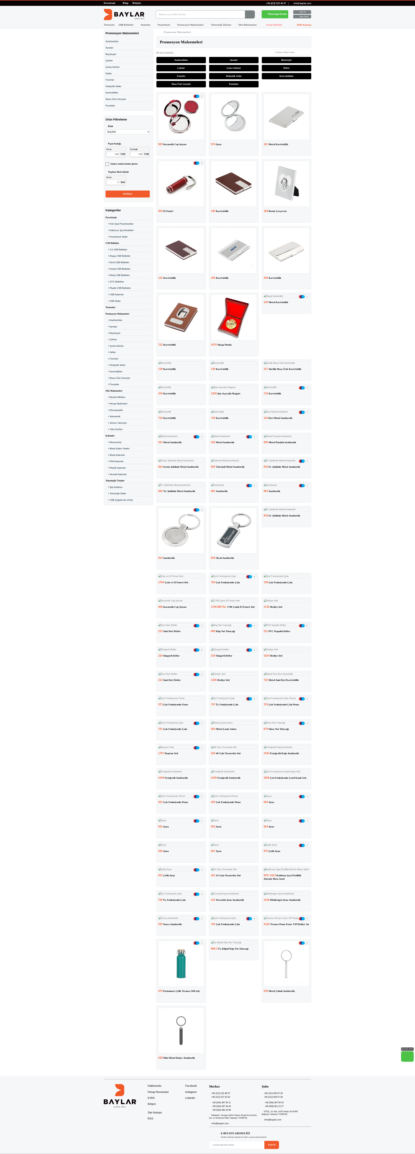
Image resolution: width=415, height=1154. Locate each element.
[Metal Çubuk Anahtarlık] (286, 964)
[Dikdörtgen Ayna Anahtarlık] (286, 894)
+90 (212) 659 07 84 (273, 1097)
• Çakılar (111, 339)
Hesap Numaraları (158, 1092)
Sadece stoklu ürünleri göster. (124, 164)
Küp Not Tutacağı (223, 631)
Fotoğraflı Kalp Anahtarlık (281, 753)
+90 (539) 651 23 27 (274, 1106)
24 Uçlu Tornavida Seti (226, 875)
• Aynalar (111, 326)
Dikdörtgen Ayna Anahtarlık (282, 900)
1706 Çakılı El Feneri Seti (233, 607)
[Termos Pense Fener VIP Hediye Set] (286, 918)
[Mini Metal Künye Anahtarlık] (181, 1030)
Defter (109, 73)
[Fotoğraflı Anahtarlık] (181, 771)
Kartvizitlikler (112, 92)
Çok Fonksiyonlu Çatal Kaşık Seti (285, 778)
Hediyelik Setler (113, 86)
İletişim (136, 3)
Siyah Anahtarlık (222, 558)
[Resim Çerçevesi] (286, 184)
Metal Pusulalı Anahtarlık (280, 442)
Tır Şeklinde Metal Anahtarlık (176, 491)
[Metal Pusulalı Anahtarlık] (286, 436)
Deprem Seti (168, 753)
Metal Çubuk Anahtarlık (279, 991)
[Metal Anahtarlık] (181, 436)
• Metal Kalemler (115, 455)
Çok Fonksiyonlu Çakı (225, 582)
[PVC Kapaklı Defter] (286, 625)
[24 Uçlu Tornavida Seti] (234, 869)
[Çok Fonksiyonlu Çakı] (234, 576)
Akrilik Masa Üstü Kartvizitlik (282, 369)
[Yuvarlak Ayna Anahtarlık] (234, 894)
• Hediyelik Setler (115, 365)
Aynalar (109, 47)
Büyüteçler (111, 54)
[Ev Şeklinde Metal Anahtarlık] (286, 460)
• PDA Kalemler (115, 461)
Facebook (191, 1085)
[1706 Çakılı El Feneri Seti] (234, 601)
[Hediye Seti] (286, 601)
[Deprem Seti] (181, 747)
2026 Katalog (303, 25)
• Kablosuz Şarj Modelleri (120, 230)
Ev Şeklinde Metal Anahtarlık (282, 467)
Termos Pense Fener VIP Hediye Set (286, 924)
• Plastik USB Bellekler (118, 288)
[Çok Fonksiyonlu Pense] (181, 796)
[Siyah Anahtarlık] (234, 531)
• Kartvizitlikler (114, 371)
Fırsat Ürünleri (274, 25)
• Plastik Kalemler (116, 467)
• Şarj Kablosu (114, 487)
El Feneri (165, 211)
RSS (150, 1118)
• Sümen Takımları (116, 423)
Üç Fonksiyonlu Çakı (224, 704)
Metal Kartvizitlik (276, 144)
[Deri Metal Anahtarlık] (286, 412)
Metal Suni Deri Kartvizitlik (281, 680)
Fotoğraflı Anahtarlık (173, 778)
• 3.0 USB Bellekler (116, 249)
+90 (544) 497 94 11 (221, 1102)
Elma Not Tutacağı (276, 729)
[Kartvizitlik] (234, 184)
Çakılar (109, 60)
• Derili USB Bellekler (117, 262)
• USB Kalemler (115, 294)
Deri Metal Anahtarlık (278, 418)
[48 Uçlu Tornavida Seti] (234, 747)
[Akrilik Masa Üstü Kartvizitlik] (286, 363)
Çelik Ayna (272, 851)
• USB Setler (113, 301)
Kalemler (146, 25)
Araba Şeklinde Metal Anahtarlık (178, 467)
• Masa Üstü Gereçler (118, 378)
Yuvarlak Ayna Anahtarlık (227, 900)
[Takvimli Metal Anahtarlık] (234, 460)
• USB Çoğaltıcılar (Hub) (119, 500)
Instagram (191, 1092)
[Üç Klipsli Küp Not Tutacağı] (234, 942)
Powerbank (164, 25)
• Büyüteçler (113, 333)
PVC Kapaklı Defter (277, 631)
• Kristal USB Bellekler (118, 269)
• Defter (111, 352)
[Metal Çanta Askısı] (234, 723)
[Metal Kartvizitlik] (286, 117)
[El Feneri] (181, 184)
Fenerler (110, 79)
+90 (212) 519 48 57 (276, 3)
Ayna (216, 144)
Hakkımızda (154, 1085)
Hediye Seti (273, 607)
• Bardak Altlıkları (115, 397)
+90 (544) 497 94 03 (274, 1102)
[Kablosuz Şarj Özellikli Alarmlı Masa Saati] (286, 869)
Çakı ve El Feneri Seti (173, 582)
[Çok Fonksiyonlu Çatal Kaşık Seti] (286, 771)
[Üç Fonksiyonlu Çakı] (234, 698)
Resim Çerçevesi (275, 211)
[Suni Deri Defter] (181, 625)
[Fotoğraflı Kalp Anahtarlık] (286, 747)
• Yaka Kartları (114, 429)
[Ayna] (234, 117)
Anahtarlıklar (112, 41)
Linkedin (190, 1098)
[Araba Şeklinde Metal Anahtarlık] (181, 460)
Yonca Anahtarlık (170, 924)
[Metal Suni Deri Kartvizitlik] (286, 674)
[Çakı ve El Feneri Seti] (181, 576)
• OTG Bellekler (115, 281)
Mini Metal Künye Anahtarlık (176, 1058)
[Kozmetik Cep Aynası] (181, 117)
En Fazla (134, 149)
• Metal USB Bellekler (118, 275)
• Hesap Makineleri (116, 403)
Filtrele (127, 194)
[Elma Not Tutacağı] (286, 723)
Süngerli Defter (169, 655)
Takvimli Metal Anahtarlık (227, 467)
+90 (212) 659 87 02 (273, 1093)
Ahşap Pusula (221, 344)
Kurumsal (110, 3)
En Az (109, 149)
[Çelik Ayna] (286, 845)
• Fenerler (112, 358)
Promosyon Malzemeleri (190, 25)
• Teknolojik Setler (116, 493)
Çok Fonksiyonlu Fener (173, 704)
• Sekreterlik (113, 416)
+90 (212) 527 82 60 (220, 1097)
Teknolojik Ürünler (221, 25)
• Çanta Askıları (115, 346)
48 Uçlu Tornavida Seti (226, 753)
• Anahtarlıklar (114, 320)
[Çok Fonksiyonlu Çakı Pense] (286, 698)
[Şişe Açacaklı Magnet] (234, 387)
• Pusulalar (112, 384)
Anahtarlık (219, 491)
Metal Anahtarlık (170, 442)
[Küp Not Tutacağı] (234, 625)
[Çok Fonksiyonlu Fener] (181, 698)
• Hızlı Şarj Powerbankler (120, 223)
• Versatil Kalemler (116, 474)
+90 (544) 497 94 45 (221, 1106)
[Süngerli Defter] (181, 649)
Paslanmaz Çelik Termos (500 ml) (179, 991)
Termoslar (109, 25)
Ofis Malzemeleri (247, 25)
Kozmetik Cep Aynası (172, 144)
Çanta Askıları (113, 67)
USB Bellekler (126, 25)
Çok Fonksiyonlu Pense (173, 802)
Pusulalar (110, 105)
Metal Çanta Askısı (223, 729)
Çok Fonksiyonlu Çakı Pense (281, 704)
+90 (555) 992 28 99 (221, 1110)
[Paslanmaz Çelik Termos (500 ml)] (181, 964)
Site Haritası (155, 1112)
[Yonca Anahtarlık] (181, 918)
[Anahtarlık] (234, 485)
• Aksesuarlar (114, 442)
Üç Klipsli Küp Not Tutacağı (230, 948)
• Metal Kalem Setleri (118, 448)
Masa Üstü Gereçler (116, 99)
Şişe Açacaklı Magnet (225, 393)
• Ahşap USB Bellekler (118, 256)
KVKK (151, 1098)
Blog (125, 3)
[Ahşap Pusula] (234, 317)
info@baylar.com (302, 3)
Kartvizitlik (219, 211)
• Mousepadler (114, 410)
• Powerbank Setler (117, 236)
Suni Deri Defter (169, 631)
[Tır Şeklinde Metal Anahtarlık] (181, 485)
